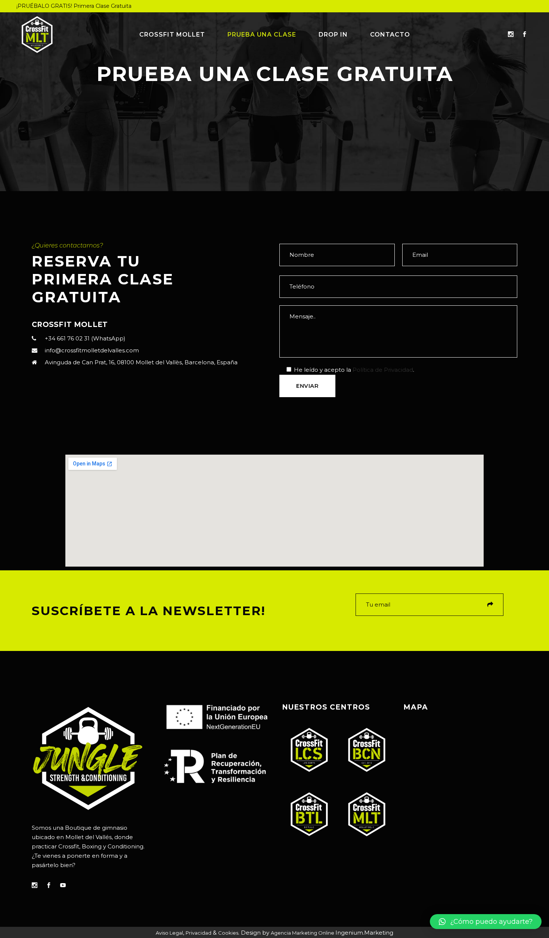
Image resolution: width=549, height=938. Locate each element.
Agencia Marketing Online (303, 933)
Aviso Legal (169, 933)
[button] (486, 921)
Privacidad (198, 933)
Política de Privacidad (383, 369)
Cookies (228, 933)
